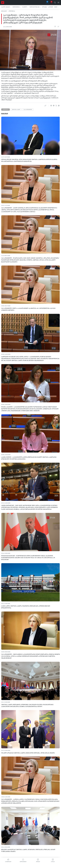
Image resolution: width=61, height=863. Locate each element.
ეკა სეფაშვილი (28, 109)
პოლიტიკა (12, 11)
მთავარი (4, 11)
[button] (6, 7)
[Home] (2, 2)
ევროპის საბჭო (16, 109)
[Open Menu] (58, 2)
